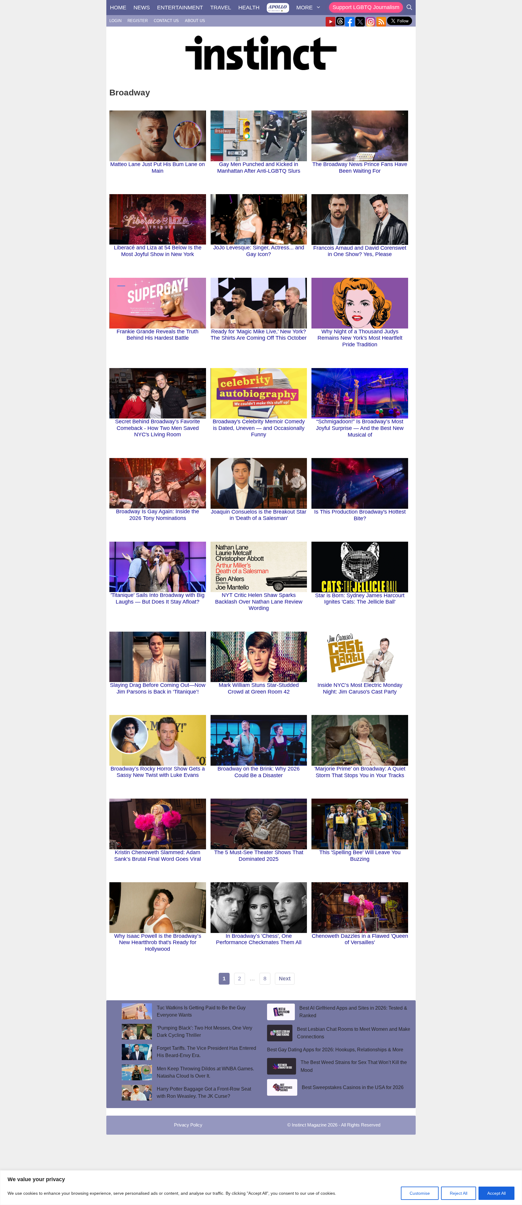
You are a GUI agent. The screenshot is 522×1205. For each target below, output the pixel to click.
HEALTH (248, 8)
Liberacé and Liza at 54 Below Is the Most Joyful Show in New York (157, 251)
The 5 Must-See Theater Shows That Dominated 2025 (258, 855)
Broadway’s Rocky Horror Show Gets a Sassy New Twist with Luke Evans (158, 772)
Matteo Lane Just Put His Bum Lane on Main (157, 167)
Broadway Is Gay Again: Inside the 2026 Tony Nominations (157, 514)
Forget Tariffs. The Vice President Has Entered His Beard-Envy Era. (206, 1052)
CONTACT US (166, 20)
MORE (304, 8)
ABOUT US (195, 20)
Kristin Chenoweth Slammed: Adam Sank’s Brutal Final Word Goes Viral (157, 855)
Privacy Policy (188, 1124)
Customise (420, 1193)
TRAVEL (220, 8)
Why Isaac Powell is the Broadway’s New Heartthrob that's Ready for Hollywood (157, 942)
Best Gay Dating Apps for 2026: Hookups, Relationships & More (335, 1049)
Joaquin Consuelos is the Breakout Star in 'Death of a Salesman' (258, 515)
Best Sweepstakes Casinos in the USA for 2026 (353, 1087)
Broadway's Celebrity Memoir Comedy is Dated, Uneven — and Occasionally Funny (259, 427)
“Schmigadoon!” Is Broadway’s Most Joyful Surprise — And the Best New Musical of (360, 427)
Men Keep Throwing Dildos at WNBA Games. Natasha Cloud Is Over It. (205, 1072)
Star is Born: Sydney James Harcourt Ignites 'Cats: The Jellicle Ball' (359, 598)
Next (285, 979)
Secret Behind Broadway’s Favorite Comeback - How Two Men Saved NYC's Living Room (157, 427)
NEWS (142, 8)
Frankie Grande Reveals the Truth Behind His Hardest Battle (157, 334)
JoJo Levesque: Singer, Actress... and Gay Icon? (258, 251)
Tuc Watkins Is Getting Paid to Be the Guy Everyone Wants (201, 1011)
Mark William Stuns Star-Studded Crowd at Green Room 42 (259, 688)
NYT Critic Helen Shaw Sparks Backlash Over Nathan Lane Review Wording (258, 601)
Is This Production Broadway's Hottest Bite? (360, 515)
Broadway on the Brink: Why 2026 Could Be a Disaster (259, 772)
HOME (118, 8)
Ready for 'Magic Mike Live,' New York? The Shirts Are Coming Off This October (259, 334)
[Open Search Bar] (409, 8)
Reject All (458, 1193)
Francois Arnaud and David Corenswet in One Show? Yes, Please (359, 251)
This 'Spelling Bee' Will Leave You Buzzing (360, 855)
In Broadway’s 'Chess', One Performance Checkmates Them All (258, 939)
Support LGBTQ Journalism (366, 7)
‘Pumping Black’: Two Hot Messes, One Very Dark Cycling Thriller (204, 1031)
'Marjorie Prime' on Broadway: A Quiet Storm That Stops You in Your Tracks (359, 772)
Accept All (496, 1193)
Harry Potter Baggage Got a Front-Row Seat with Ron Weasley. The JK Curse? (204, 1092)
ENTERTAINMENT (180, 8)
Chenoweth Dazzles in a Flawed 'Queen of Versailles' (360, 939)
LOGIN (115, 20)
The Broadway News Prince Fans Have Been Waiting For (359, 167)
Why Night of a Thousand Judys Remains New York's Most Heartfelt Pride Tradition (359, 338)
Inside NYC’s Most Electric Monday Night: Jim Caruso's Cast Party (359, 688)
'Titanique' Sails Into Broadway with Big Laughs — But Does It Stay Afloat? (158, 598)
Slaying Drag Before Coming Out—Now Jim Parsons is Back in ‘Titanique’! (157, 688)
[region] (261, 1187)
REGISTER (137, 20)
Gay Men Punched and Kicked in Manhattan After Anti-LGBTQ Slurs (258, 167)
